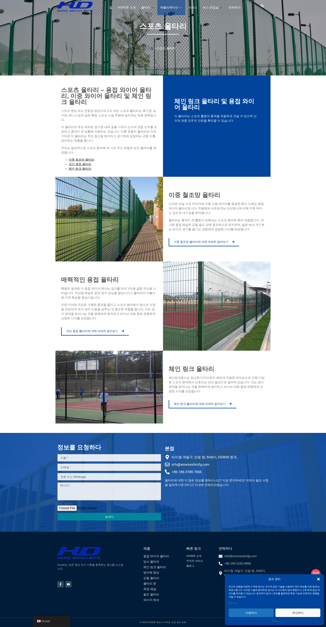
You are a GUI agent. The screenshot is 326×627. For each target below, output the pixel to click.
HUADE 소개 (127, 7)
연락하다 (234, 7)
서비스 (192, 7)
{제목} (274, 620)
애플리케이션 (169, 7)
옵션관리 (233, 603)
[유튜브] (68, 584)
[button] (318, 579)
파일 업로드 (65, 503)
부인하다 (298, 613)
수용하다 (251, 613)
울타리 (145, 7)
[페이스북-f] (60, 584)
